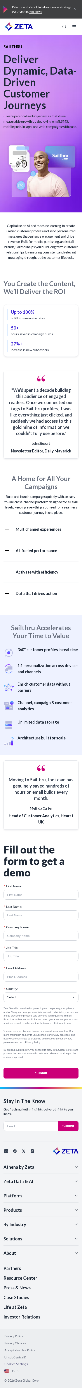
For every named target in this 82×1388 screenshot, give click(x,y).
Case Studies (16, 1297)
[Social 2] (14, 1151)
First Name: (13, 886)
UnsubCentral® (15, 1357)
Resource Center (20, 1278)
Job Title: (11, 947)
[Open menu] (74, 26)
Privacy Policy (32, 1042)
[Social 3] (23, 1151)
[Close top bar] (75, 9)
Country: (11, 988)
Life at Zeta (15, 1307)
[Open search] (64, 26)
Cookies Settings (16, 1364)
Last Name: (13, 906)
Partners (12, 1268)
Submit (41, 1073)
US (13, 1371)
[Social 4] (32, 1151)
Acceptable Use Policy (19, 1350)
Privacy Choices (15, 1343)
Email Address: (15, 968)
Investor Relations (21, 1316)
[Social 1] (6, 1151)
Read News (35, 11)
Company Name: (17, 927)
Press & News (17, 1287)
